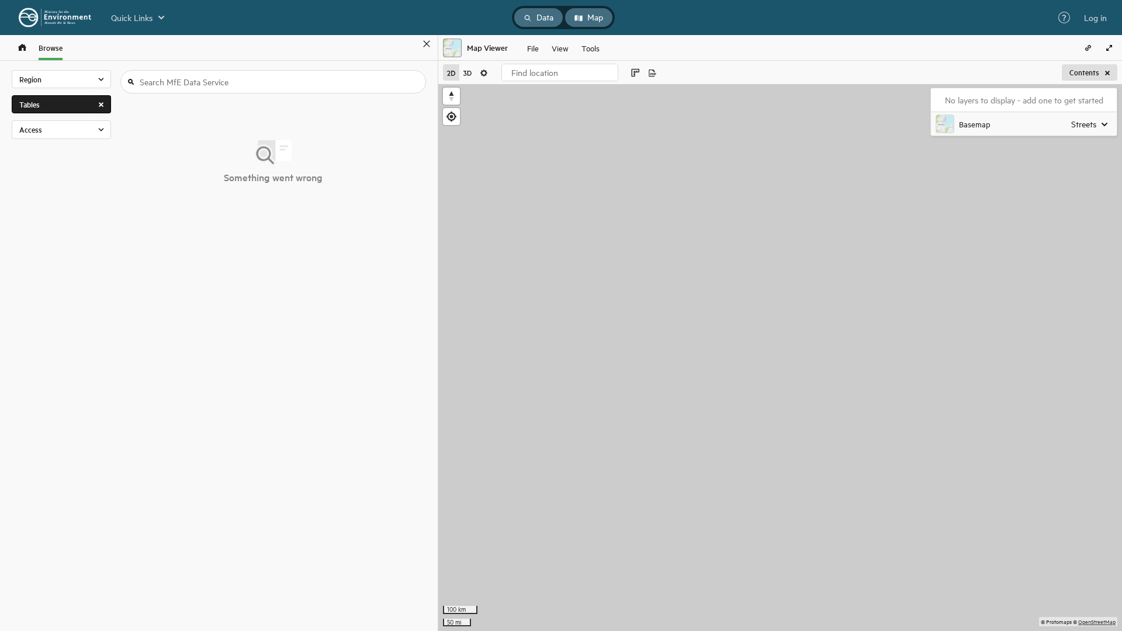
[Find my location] (451, 116)
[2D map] (451, 72)
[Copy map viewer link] (1088, 48)
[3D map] (467, 72)
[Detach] (409, 43)
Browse (51, 47)
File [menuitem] (533, 47)
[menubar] (563, 48)
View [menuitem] (560, 47)
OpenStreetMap (1097, 621)
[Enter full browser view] (1109, 48)
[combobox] (559, 72)
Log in (1095, 17)
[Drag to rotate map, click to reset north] (451, 96)
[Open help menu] (1064, 17)
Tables (29, 104)
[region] (780, 357)
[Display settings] (484, 72)
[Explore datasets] (22, 47)
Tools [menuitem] (590, 47)
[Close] (426, 43)
